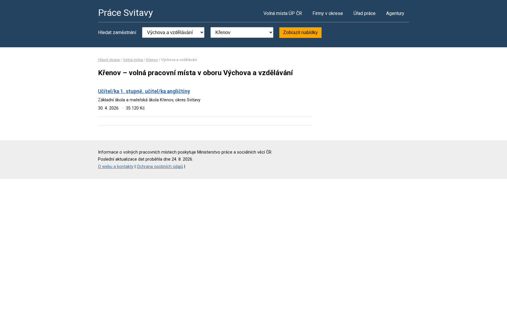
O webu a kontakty (115, 166)
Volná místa (133, 60)
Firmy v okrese (327, 13)
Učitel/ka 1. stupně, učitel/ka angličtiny (144, 91)
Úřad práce (365, 13)
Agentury (395, 13)
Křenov (152, 60)
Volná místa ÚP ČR (282, 13)
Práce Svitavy (125, 12)
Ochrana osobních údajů (160, 166)
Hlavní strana (109, 60)
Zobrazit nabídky (300, 32)
